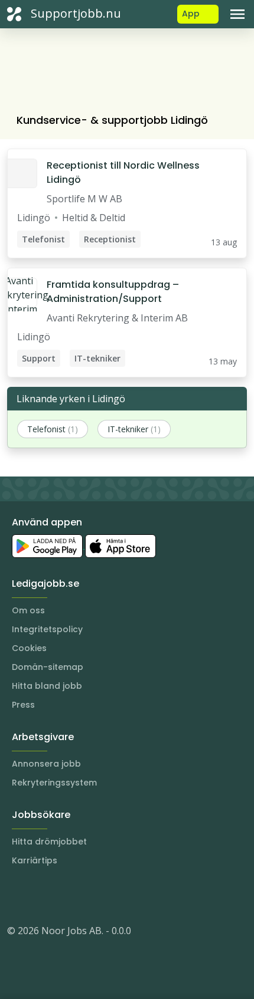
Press (23, 705)
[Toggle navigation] (237, 14)
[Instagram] (16, 895)
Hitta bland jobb (47, 686)
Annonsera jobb (46, 764)
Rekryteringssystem (54, 782)
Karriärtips (34, 860)
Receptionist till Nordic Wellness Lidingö (123, 172)
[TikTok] (87, 895)
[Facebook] (63, 895)
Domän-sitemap (47, 667)
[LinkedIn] (40, 895)
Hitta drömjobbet (49, 841)
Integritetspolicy (47, 629)
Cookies (29, 648)
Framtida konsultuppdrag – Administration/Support (113, 291)
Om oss (28, 610)
